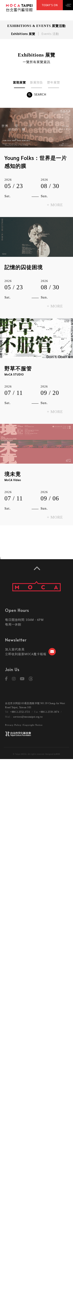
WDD (58, 754)
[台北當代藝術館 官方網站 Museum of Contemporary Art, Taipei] (19, 7)
